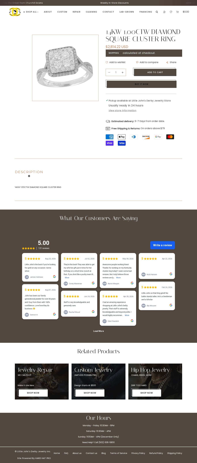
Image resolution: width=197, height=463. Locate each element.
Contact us (91, 453)
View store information (122, 110)
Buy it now (141, 84)
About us (77, 453)
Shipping (114, 53)
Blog (104, 453)
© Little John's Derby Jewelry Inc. (33, 451)
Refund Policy (156, 453)
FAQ (66, 453)
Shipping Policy (174, 453)
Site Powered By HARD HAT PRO (34, 458)
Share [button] (173, 62)
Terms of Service (118, 453)
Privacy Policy (138, 453)
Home (57, 453)
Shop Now (33, 392)
